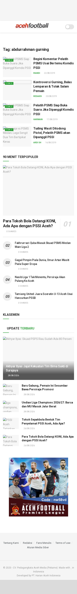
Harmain (38, 119)
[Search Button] (59, 27)
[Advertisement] (38, 10)
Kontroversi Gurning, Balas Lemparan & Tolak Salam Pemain (52, 86)
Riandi (36, 73)
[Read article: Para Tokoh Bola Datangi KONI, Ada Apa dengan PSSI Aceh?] (38, 190)
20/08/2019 (51, 96)
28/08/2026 (13, 375)
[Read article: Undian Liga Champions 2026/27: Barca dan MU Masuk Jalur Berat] (11, 406)
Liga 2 (9, 60)
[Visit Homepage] (32, 27)
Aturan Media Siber (38, 547)
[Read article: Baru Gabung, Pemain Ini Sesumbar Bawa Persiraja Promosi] (11, 389)
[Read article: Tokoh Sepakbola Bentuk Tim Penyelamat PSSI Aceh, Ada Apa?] (11, 423)
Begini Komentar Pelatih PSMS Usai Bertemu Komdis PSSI (53, 63)
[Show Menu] (4, 27)
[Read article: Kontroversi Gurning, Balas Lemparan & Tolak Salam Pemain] (17, 90)
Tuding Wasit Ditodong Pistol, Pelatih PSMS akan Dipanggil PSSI (51, 133)
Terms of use (62, 542)
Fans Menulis (43, 542)
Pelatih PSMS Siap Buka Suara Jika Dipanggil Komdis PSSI (53, 109)
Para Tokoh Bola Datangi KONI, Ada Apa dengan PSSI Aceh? (29, 223)
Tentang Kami (11, 542)
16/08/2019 (50, 142)
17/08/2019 (52, 119)
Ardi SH (37, 142)
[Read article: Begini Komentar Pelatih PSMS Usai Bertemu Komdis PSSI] (17, 67)
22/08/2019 (49, 73)
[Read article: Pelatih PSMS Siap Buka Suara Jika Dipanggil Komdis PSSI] (17, 113)
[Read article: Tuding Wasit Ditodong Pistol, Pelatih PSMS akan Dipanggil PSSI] (17, 136)
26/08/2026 (29, 428)
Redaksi (37, 96)
